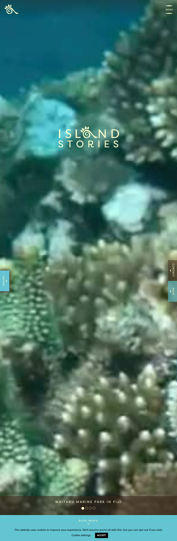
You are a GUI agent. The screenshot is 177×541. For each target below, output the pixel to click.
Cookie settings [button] (81, 535)
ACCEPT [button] (101, 535)
